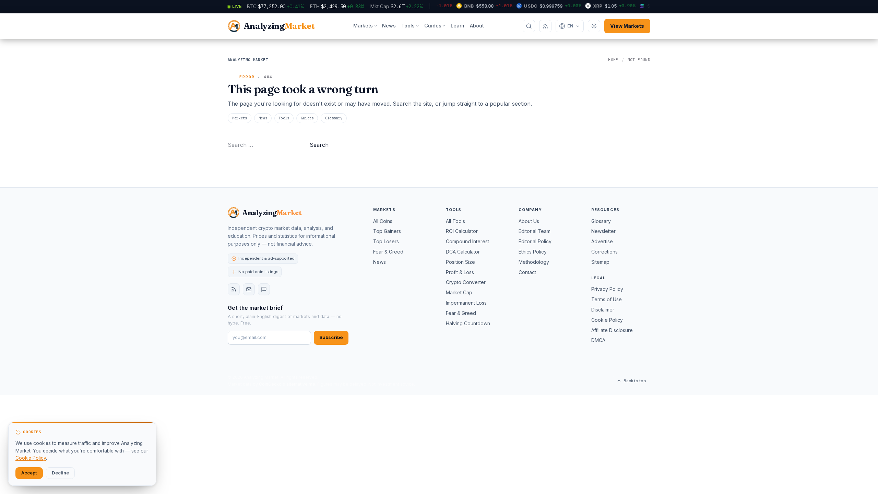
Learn (457, 25)
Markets (363, 25)
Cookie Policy (607, 320)
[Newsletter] (249, 289)
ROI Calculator (462, 231)
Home (613, 59)
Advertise (602, 241)
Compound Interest (467, 241)
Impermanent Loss (466, 303)
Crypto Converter (466, 282)
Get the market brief (255, 308)
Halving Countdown (468, 323)
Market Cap (459, 292)
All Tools (455, 221)
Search (319, 144)
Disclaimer (602, 310)
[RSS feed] (234, 289)
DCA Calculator (463, 252)
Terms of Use (606, 299)
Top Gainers (387, 231)
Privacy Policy (607, 289)
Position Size (460, 262)
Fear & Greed (388, 252)
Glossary (334, 118)
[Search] (529, 26)
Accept (29, 472)
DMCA (598, 340)
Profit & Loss (460, 272)
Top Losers (386, 241)
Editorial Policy (535, 241)
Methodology (534, 262)
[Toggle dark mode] (594, 26)
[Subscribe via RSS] (545, 26)
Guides (432, 25)
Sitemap (600, 262)
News (389, 25)
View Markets (627, 26)
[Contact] (264, 289)
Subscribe (331, 337)
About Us (529, 221)
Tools (408, 25)
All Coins (382, 221)
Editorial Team (534, 231)
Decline (60, 472)
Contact (527, 272)
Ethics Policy (533, 252)
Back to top (635, 380)
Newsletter (603, 231)
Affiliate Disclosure (612, 330)
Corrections (604, 252)
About (477, 25)
